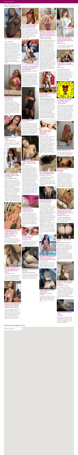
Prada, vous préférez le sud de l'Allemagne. (47, 94)
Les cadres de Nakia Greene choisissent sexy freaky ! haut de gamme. (30, 68)
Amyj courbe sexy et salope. (10, 138)
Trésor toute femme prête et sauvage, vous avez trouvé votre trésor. (64, 100)
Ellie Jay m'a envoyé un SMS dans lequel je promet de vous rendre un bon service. (12, 270)
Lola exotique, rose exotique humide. (27, 237)
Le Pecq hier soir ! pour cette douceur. (11, 98)
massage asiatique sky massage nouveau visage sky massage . (12, 175)
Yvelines (13, 3)
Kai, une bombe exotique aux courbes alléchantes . (47, 173)
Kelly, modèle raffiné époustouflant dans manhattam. (45, 132)
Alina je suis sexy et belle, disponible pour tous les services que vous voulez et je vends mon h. (65, 212)
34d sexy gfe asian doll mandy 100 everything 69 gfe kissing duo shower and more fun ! (65, 40)
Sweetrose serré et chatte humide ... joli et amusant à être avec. (64, 283)
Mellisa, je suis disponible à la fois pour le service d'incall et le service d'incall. (48, 258)
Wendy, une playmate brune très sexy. (30, 270)
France (9, 3)
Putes (5, 3)
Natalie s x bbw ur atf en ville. (64, 240)
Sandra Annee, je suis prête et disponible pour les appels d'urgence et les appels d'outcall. (12, 232)
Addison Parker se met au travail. (64, 313)
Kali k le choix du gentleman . (12, 39)
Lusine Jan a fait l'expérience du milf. (27, 209)
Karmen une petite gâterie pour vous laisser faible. (29, 25)
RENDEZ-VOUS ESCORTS (9, 1)
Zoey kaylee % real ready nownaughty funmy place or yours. (65, 64)
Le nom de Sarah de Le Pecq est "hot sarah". (46, 200)
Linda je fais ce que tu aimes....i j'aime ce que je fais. (29, 163)
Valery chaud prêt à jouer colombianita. (47, 290)
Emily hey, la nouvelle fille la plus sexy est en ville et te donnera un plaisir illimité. (12, 304)
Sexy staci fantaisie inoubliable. (62, 169)
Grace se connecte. (27, 120)
